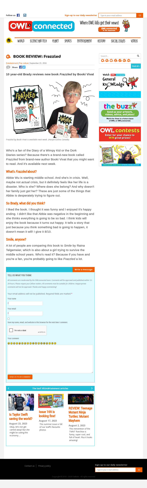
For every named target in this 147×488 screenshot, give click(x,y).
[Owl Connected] (40, 22)
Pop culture (23, 63)
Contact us (30, 465)
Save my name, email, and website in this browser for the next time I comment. (38, 322)
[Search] (138, 56)
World (21, 41)
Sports (68, 41)
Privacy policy (44, 465)
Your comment (13, 338)
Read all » (136, 66)
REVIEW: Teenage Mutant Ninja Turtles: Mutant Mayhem (80, 414)
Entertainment (84, 41)
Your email (12, 308)
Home (10, 40)
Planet (55, 41)
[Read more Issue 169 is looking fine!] (50, 401)
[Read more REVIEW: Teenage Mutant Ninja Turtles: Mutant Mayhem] (80, 399)
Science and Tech (38, 41)
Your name (12, 298)
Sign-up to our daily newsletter (81, 15)
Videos (134, 41)
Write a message (83, 269)
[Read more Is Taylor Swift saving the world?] (20, 402)
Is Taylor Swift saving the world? (20, 416)
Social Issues (118, 41)
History (101, 41)
